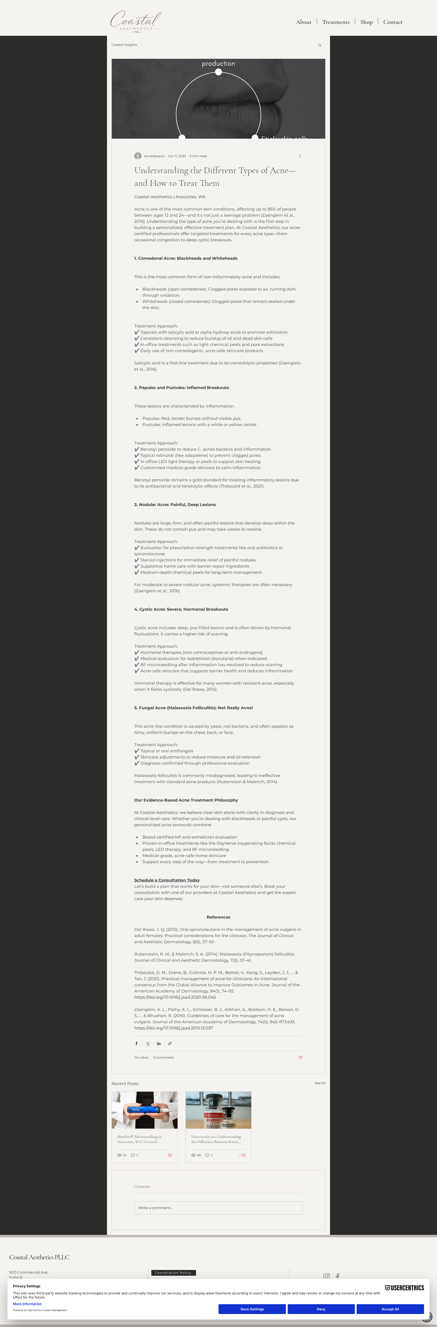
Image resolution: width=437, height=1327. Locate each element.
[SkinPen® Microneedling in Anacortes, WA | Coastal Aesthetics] (145, 1110)
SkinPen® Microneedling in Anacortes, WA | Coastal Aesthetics (139, 1139)
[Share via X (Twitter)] (147, 1043)
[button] (336, 21)
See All (320, 1083)
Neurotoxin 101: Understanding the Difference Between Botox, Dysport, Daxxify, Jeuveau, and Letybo (216, 1139)
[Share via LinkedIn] (159, 1043)
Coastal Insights (124, 45)
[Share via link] (170, 1043)
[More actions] (300, 156)
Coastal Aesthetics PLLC (39, 1257)
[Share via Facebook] (136, 1043)
